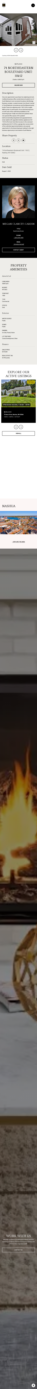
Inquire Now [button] (18, 85)
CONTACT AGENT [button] (18, 250)
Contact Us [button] (18, 1250)
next (21, 50)
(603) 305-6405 (19, 237)
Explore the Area (19, 542)
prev (16, 50)
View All (18, 433)
